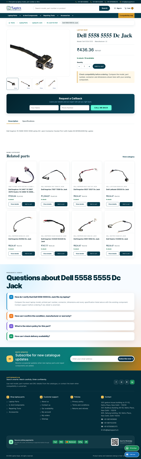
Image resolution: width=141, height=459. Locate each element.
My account (46, 412)
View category (128, 157)
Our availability (47, 408)
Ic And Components (30, 15)
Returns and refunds (80, 408)
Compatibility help (126, 15)
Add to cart (99, 66)
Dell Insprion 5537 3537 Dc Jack (87, 189)
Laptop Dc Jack (37, 23)
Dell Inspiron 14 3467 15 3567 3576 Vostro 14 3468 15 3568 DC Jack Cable (20, 191)
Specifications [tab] (28, 121)
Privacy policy (77, 401)
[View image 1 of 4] (12, 84)
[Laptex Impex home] (18, 8)
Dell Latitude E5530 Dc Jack (117, 189)
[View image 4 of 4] (51, 84)
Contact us (46, 405)
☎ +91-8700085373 (109, 426)
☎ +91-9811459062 (109, 419)
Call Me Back (101, 108)
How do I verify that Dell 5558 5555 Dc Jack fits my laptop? (40, 297)
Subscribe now (126, 359)
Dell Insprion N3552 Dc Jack (19, 239)
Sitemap (45, 419)
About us (45, 401)
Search (104, 8)
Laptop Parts (12, 15)
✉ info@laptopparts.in (109, 430)
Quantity (80, 62)
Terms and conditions (80, 405)
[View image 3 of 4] (38, 84)
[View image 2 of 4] (25, 84)
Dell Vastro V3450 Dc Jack (117, 239)
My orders (46, 415)
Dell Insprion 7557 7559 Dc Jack (54, 189)
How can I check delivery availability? (30, 336)
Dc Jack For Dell (52, 23)
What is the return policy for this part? (30, 326)
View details (15, 204)
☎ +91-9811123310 (108, 423)
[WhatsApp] (132, 382)
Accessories (65, 15)
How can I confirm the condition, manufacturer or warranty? (41, 316)
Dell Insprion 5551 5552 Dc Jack (86, 239)
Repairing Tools (49, 15)
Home (13, 23)
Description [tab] (13, 121)
